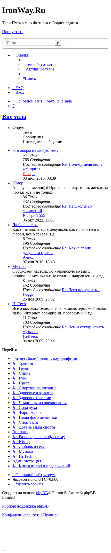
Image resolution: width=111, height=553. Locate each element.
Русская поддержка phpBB (25, 506)
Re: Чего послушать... (81, 290)
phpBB (42, 493)
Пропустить (12, 31)
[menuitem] (40, 64)
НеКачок (30, 336)
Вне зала (14, 116)
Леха (27, 173)
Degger (29, 294)
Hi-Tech (19, 304)
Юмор (17, 183)
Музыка (19, 266)
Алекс (28, 257)
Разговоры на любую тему (35, 150)
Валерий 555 (34, 215)
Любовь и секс (25, 225)
